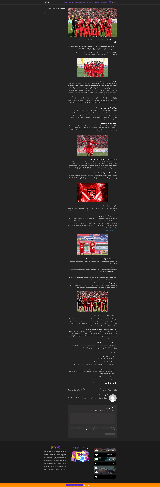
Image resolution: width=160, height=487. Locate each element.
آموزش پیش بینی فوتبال (101, 48)
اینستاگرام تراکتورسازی (109, 230)
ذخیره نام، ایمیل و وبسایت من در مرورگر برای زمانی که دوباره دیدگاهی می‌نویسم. (102, 429)
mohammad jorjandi (107, 42)
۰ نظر (97, 42)
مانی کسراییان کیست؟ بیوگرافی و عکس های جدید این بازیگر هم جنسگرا (77, 390)
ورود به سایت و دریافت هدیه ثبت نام (74, 485)
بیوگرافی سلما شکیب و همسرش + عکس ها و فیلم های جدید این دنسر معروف (107, 390)
